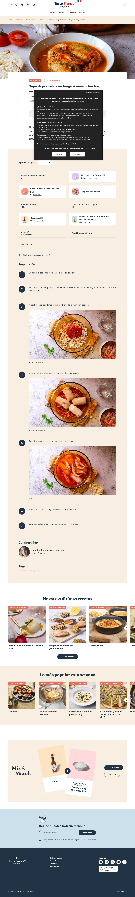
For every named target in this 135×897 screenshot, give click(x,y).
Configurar (59, 154)
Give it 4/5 (57, 80)
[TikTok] (34, 5)
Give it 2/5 (53, 80)
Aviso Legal (30, 891)
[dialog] (68, 125)
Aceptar (77, 154)
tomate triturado (29, 204)
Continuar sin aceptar (93, 92)
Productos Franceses (77, 12)
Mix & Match (30, 20)
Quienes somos (56, 858)
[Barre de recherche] (124, 5)
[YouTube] (28, 5)
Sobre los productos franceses (62, 861)
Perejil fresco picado (82, 233)
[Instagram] (16, 5)
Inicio (10, 20)
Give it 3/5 (55, 80)
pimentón (25, 232)
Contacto (53, 864)
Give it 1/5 (51, 80)
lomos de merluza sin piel (33, 175)
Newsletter (54, 867)
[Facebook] (10, 5)
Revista (52, 12)
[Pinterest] (22, 5)
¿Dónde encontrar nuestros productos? (36, 255)
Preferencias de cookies (16, 891)
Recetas (62, 12)
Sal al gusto (26, 244)
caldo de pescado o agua (84, 204)
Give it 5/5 (59, 80)
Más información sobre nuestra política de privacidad (56, 144)
